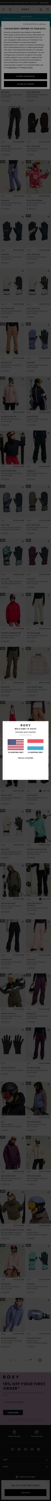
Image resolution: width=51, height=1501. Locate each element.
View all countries (25, 758)
